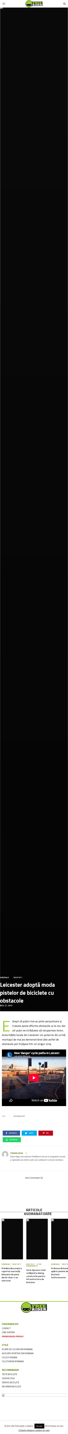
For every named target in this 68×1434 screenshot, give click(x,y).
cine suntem (8, 1332)
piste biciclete (19, 1116)
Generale (4, 977)
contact (6, 1328)
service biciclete (10, 1382)
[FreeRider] (34, 4)
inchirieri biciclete (11, 1386)
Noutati (18, 977)
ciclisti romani (9, 1357)
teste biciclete (9, 1374)
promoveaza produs (13, 1336)
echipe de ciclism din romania (17, 1349)
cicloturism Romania (13, 1361)
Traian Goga (16, 1153)
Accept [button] (39, 1426)
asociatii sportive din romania (18, 1353)
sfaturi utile (8, 1378)
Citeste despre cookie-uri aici (34, 1430)
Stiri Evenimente (33, 1265)
